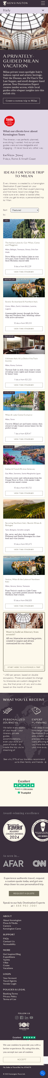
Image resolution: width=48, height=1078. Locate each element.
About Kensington (12, 920)
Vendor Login (9, 983)
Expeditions (9, 957)
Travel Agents (10, 981)
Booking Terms (10, 993)
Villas (5, 962)
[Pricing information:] (33, 265)
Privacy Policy (10, 996)
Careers (7, 925)
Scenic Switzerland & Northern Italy (21, 301)
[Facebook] (21, 1017)
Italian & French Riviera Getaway (20, 469)
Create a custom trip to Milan (21, 100)
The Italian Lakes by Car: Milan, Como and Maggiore (22, 243)
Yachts (6, 959)
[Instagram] (16, 1017)
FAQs (6, 938)
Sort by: (5, 212)
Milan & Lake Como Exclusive (18, 415)
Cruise (6, 965)
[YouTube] (31, 1017)
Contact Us (9, 941)
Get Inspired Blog (12, 954)
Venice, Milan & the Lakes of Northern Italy (22, 580)
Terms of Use (9, 999)
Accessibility (9, 944)
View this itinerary (24, 272)
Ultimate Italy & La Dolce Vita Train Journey (21, 359)
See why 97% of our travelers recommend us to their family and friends (24, 761)
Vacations (8, 968)
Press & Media (10, 923)
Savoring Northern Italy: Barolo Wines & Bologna (23, 524)
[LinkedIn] (26, 1017)
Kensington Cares (12, 928)
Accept (21, 1059)
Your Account (10, 978)
